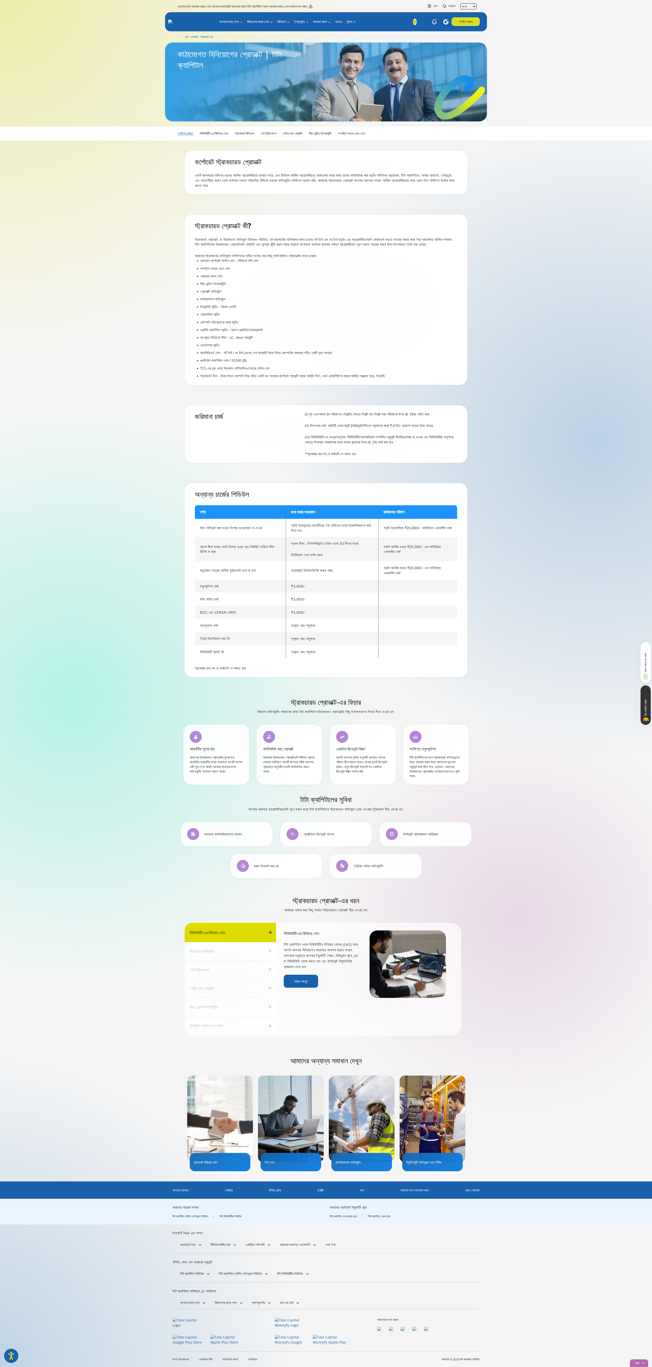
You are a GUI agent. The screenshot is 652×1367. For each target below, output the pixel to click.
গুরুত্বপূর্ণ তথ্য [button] (188, 1244)
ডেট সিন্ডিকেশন (268, 133)
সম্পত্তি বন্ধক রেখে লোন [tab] (206, 1025)
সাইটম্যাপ (252, 1359)
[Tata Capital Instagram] (404, 1329)
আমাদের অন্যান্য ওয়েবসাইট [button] (295, 1244)
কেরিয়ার (229, 1190)
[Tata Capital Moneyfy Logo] (290, 1323)
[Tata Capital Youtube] (415, 1329)
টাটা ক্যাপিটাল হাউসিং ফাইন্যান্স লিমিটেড (190, 1216)
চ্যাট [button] (637, 1363)
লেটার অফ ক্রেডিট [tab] (202, 988)
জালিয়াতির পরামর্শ (230, 1359)
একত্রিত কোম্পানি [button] (255, 1244)
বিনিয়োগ (281, 22)
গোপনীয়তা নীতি (205, 1359)
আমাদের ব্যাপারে (180, 1190)
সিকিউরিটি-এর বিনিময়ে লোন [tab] (207, 933)
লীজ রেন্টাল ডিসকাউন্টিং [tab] (204, 1007)
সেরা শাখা (330, 1244)
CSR (320, 1190)
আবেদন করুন (320, 22)
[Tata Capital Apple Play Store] (227, 1340)
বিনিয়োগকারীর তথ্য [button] (220, 1244)
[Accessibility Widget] (11, 1356)
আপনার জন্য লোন (229, 22)
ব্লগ (435, 6)
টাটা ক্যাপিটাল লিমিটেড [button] (192, 1273)
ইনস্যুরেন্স (299, 22)
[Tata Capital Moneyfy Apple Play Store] (330, 1340)
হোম (186, 37)
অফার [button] (338, 22)
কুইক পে (351, 22)
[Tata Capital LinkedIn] (427, 1329)
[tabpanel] (368, 964)
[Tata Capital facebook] (380, 1329)
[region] (326, 581)
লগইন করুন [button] (465, 21)
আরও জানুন (301, 981)
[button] (434, 22)
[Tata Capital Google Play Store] (189, 1340)
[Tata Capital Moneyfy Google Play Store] (292, 1340)
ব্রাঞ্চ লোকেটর (472, 1190)
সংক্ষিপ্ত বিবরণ (185, 133)
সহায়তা (451, 6)
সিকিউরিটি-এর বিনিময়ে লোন (214, 133)
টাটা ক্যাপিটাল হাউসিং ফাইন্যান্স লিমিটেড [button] (240, 1273)
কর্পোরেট (194, 37)
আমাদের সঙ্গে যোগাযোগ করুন (414, 1190)
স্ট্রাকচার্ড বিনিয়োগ (244, 133)
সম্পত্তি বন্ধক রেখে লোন (351, 133)
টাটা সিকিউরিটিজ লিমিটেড (231, 1216)
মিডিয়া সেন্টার (275, 1190)
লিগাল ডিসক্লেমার (180, 1359)
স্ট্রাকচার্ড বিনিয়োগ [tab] (202, 951)
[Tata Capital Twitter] (392, 1329)
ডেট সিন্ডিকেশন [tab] (199, 970)
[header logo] (189, 23)
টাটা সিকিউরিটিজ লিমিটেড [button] (290, 1273)
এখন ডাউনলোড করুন (295, 6)
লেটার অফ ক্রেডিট (292, 133)
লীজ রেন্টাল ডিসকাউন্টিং (320, 133)
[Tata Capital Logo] (187, 1323)
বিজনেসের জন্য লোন (258, 22)
